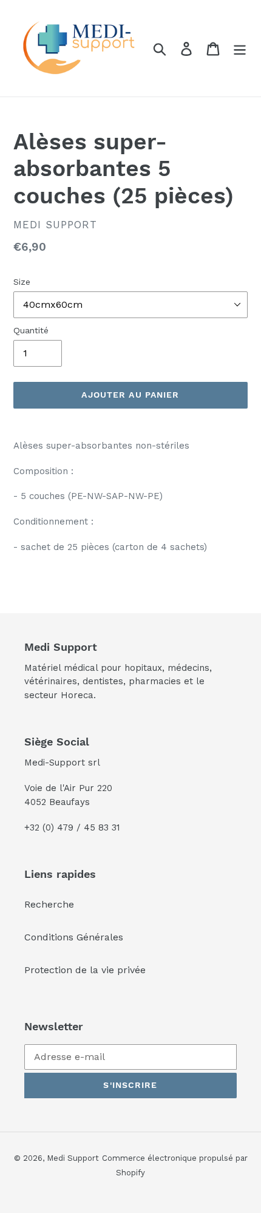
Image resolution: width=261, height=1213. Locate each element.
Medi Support (73, 1158)
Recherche (49, 904)
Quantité (31, 330)
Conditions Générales (73, 937)
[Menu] (239, 48)
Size (21, 282)
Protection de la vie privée (85, 970)
